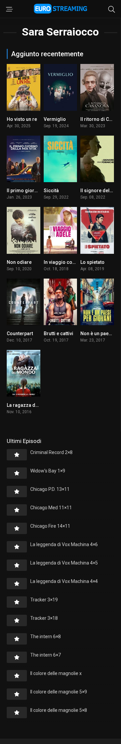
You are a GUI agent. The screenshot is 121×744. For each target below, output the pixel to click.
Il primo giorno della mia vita (38, 190)
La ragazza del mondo (31, 405)
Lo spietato (92, 262)
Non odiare (19, 262)
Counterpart (20, 333)
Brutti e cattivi (58, 333)
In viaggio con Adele (66, 262)
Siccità (51, 190)
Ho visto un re (22, 119)
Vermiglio (55, 119)
